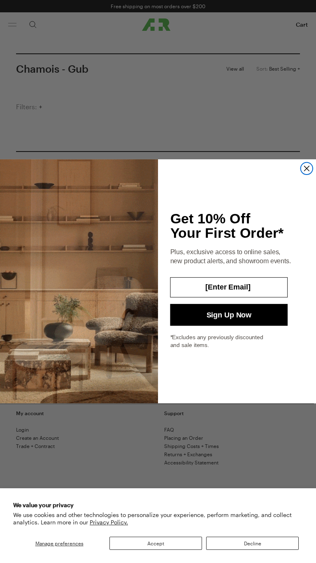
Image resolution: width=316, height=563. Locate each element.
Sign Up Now (229, 315)
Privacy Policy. (109, 522)
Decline (252, 543)
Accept (155, 543)
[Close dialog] (307, 169)
